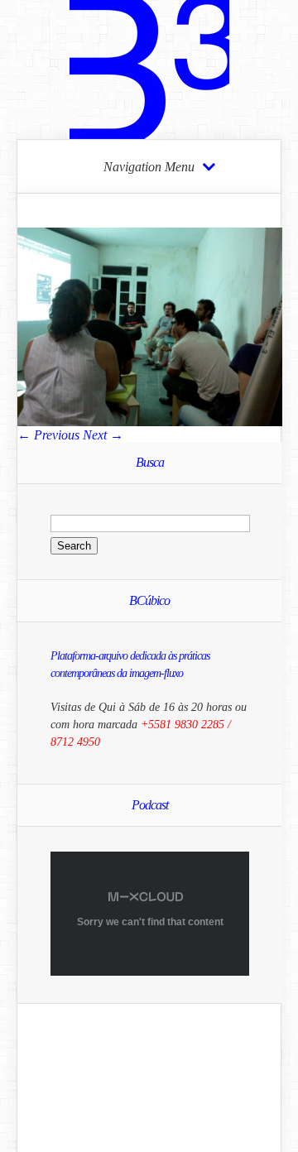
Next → (103, 435)
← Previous (48, 435)
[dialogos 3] (149, 422)
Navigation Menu (149, 167)
